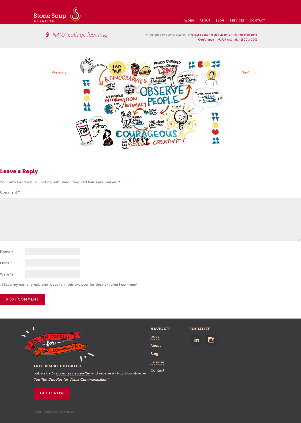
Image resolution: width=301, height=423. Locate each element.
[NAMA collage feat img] (150, 102)
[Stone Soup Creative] (57, 15)
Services (237, 20)
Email (6, 263)
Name (6, 251)
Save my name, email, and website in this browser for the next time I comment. (71, 284)
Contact (257, 20)
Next (249, 72)
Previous (55, 72)
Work (189, 20)
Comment (10, 192)
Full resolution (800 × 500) (239, 39)
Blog (220, 20)
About (205, 20)
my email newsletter (73, 373)
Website (7, 274)
